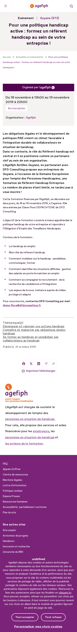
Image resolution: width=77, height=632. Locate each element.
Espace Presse (11, 496)
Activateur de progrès (15, 535)
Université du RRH (13, 552)
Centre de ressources (15, 474)
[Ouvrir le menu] (5, 6)
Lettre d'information (14, 485)
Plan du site (9, 512)
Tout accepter (24, 617)
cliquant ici (65, 592)
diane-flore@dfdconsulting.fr (22, 305)
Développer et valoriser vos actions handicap (33, 326)
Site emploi (9, 530)
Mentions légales (12, 480)
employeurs (41, 431)
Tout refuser (53, 617)
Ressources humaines (15, 501)
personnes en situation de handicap (29, 437)
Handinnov (9, 541)
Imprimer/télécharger (41, 371)
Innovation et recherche (16, 546)
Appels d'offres (12, 469)
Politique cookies (12, 491)
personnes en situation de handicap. (30, 419)
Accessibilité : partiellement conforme (25, 507)
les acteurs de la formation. (24, 443)
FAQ (5, 463)
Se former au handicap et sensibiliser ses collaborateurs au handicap (30, 338)
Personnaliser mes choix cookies (38, 626)
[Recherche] (71, 6)
